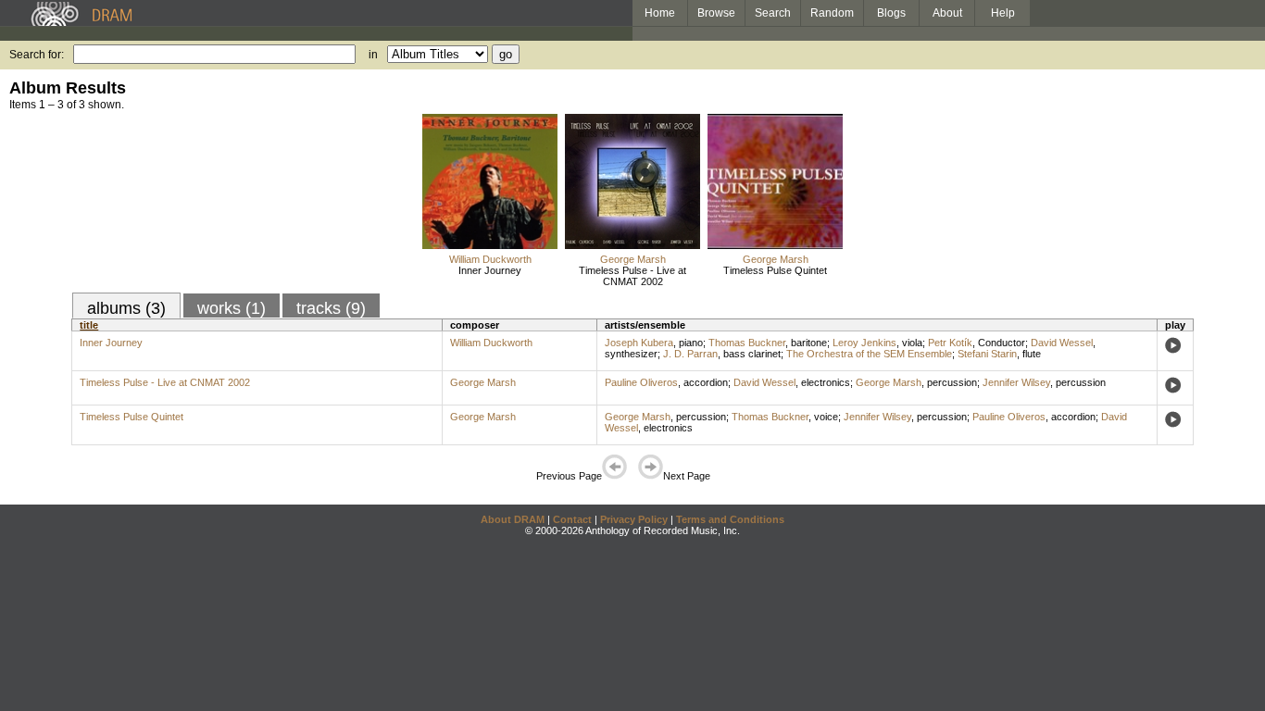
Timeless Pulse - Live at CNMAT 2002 (632, 276)
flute (1031, 353)
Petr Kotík (950, 342)
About (947, 12)
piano (691, 342)
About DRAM (513, 519)
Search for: (36, 54)
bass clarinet (752, 353)
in (373, 54)
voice (826, 416)
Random (832, 12)
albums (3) (126, 308)
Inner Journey (489, 270)
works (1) (231, 308)
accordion (705, 382)
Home (660, 12)
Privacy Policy (634, 519)
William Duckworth (490, 259)
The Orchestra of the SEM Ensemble (869, 353)
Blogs (891, 12)
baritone (809, 342)
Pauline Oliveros (641, 382)
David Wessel (1062, 342)
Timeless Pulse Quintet (775, 270)
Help (1003, 12)
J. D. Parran (690, 353)
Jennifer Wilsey (1016, 382)
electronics (825, 382)
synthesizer (631, 353)
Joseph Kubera (639, 342)
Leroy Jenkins (864, 342)
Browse (716, 12)
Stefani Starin (987, 353)
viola (912, 342)
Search (773, 12)
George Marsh (633, 259)
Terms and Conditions (730, 519)
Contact (572, 519)
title (89, 325)
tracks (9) (331, 308)
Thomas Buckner (746, 342)
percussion (952, 382)
